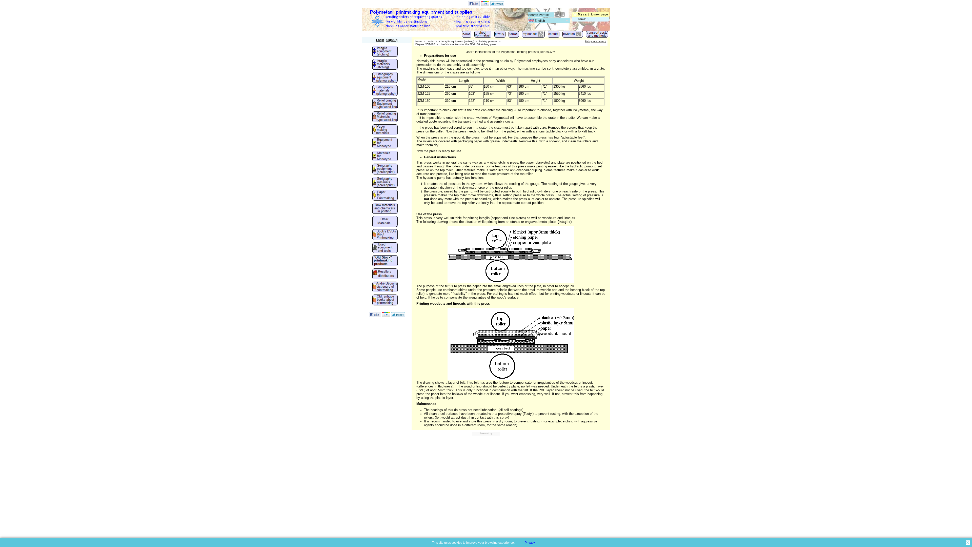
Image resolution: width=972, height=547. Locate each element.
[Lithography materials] (385, 91)
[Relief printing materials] (385, 117)
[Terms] (514, 35)
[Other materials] (385, 222)
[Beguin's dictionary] (385, 287)
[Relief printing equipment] (385, 104)
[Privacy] (499, 35)
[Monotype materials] (385, 156)
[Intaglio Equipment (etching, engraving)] (385, 51)
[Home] (466, 35)
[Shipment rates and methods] (597, 35)
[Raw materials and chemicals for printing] (385, 208)
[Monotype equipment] (385, 143)
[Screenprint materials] (385, 182)
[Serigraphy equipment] (385, 169)
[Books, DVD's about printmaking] (385, 235)
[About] (482, 35)
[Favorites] (572, 35)
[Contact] (553, 35)
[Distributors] (385, 274)
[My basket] (533, 35)
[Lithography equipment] (385, 78)
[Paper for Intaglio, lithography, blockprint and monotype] (385, 196)
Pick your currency (595, 41)
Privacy (530, 542)
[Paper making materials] (385, 130)
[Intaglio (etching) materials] (385, 65)
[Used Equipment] (385, 248)
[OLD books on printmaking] (385, 300)
